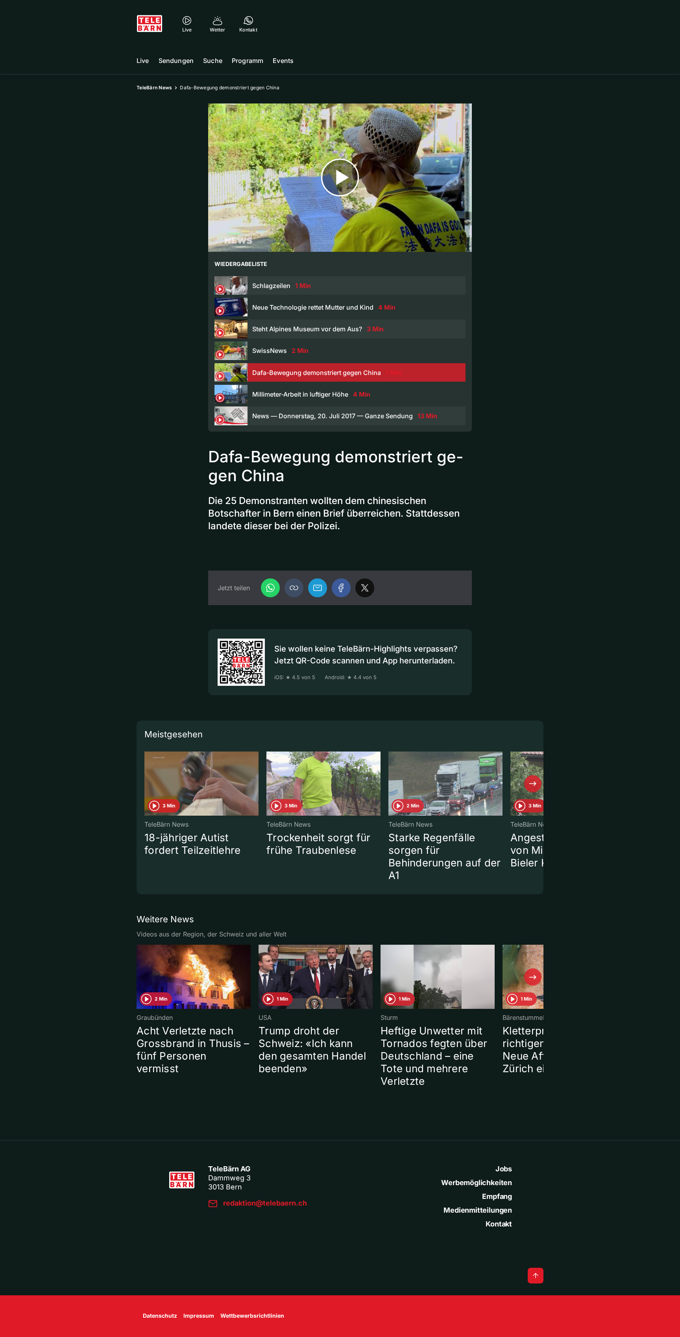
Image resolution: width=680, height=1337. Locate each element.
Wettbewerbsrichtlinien (252, 1315)
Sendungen (176, 61)
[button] (294, 587)
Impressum (198, 1315)
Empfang (497, 1196)
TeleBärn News (154, 87)
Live (143, 61)
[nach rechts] (532, 783)
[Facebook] (341, 587)
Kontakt (499, 1224)
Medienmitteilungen (477, 1210)
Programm (247, 61)
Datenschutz (160, 1315)
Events (283, 61)
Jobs (503, 1169)
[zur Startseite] (149, 23)
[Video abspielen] (340, 177)
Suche (212, 61)
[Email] (317, 587)
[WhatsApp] (270, 587)
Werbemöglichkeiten (476, 1182)
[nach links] (147, 783)
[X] (364, 587)
